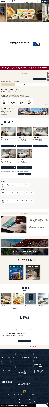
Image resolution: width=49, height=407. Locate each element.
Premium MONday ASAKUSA (22, 372)
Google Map (16, 91)
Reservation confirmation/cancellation (6, 81)
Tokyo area (19, 356)
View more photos (3, 143)
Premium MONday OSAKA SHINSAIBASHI (23, 384)
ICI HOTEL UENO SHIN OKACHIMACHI (39, 370)
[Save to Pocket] (35, 346)
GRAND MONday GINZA (5, 358)
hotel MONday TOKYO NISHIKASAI (6, 371)
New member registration (48, 74)
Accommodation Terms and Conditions (38, 394)
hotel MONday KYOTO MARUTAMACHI (7, 381)
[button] (5, 12)
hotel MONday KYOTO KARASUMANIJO (7, 382)
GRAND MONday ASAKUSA (6, 361)
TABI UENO (35, 357)
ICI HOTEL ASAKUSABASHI (38, 371)
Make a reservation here (8, 145)
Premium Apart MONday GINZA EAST (23, 370)
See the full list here (24, 340)
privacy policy (30, 394)
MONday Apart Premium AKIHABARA (23, 360)
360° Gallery (8, 143)
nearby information (26, 2)
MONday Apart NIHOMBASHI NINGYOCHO (23, 369)
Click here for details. (24, 405)
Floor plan (28, 143)
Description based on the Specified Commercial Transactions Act (17, 394)
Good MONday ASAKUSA (37, 364)
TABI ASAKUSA (36, 358)
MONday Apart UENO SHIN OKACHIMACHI (23, 358)
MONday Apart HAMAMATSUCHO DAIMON (23, 357)
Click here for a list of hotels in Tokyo (24, 174)
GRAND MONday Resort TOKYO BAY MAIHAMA (8, 357)
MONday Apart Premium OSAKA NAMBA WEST (24, 383)
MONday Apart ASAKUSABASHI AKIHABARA (24, 359)
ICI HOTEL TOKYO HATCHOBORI (38, 372)
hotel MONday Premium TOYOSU (6, 370)
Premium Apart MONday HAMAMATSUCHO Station (25, 371)
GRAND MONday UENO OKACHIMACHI (7, 359)
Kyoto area (19, 375)
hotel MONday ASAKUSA (5, 372)
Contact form (15, 92)
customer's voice (32, 2)
